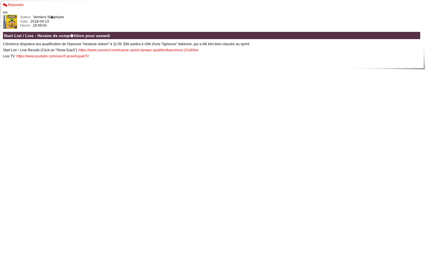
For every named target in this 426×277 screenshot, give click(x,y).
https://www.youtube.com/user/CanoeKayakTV (53, 56)
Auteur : (26, 17)
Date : (25, 21)
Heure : (26, 25)
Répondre (16, 5)
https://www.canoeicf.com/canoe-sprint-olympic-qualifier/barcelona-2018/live (139, 50)
